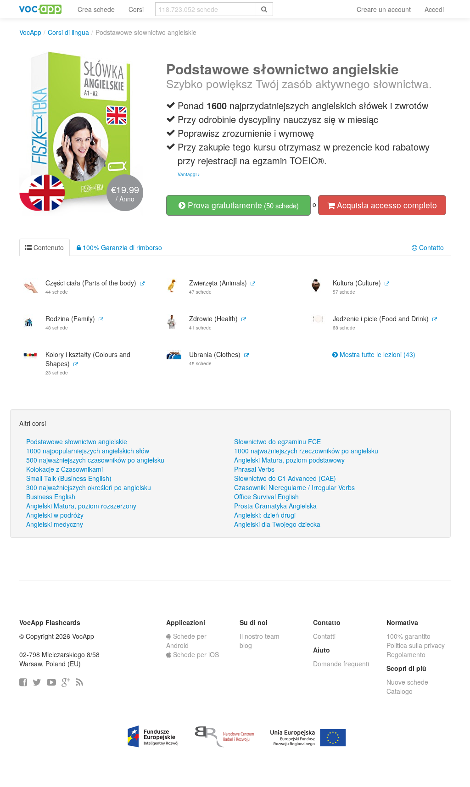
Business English (50, 496)
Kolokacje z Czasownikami (64, 469)
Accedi (434, 9)
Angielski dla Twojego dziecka (277, 524)
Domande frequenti (341, 663)
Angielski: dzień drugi (265, 514)
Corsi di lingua (68, 32)
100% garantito (408, 636)
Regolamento (405, 654)
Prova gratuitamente (242, 205)
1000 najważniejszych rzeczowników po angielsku (306, 450)
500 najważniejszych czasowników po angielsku (95, 459)
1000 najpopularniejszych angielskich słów (87, 450)
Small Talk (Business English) (69, 478)
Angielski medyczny (54, 524)
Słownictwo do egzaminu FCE (277, 441)
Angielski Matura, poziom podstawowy (289, 459)
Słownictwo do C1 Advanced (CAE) (285, 478)
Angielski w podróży (55, 514)
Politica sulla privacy (415, 645)
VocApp (30, 32)
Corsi (136, 9)
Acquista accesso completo (386, 205)
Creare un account (384, 9)
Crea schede (96, 9)
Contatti (324, 636)
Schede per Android (186, 640)
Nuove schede (407, 682)
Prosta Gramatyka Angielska (275, 505)
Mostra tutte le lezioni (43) (376, 354)
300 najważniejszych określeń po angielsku (88, 487)
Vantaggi (188, 174)
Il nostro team (260, 636)
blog (246, 645)
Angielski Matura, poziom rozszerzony (81, 505)
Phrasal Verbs (254, 469)
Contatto (430, 247)
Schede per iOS (195, 654)
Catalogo (399, 691)
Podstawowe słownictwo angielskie (76, 441)
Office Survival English (266, 496)
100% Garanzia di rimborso (121, 247)
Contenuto (48, 247)
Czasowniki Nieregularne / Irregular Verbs (294, 487)
